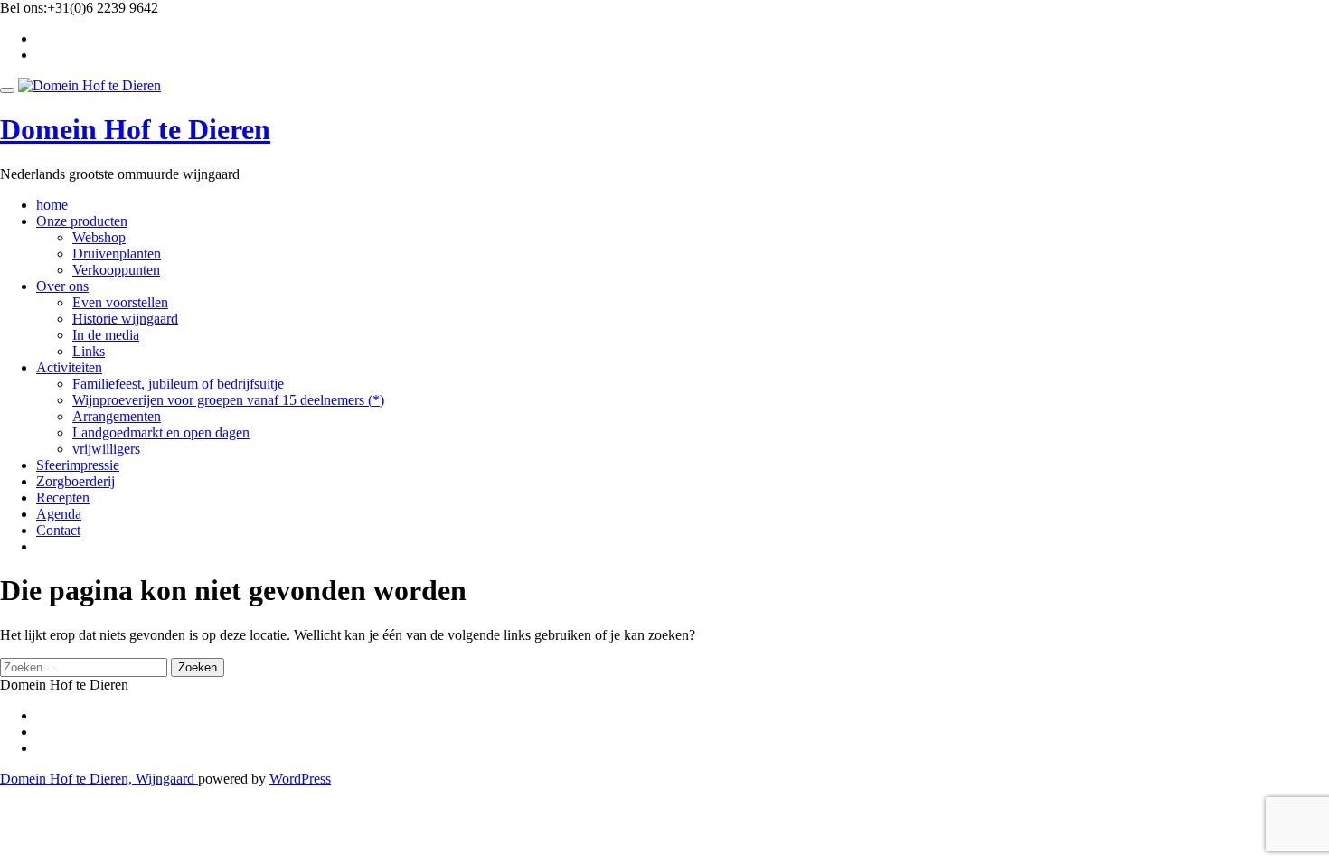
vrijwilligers (106, 448)
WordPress (300, 778)
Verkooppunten (116, 269)
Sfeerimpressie (77, 465)
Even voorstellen (120, 302)
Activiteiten (69, 367)
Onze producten (81, 221)
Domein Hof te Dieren (135, 129)
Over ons (62, 286)
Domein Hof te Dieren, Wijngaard (99, 778)
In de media (105, 335)
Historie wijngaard (125, 318)
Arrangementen (116, 416)
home (52, 204)
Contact (58, 530)
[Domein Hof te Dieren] (89, 85)
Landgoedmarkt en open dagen (161, 432)
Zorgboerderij (75, 481)
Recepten (63, 497)
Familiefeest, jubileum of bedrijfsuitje (178, 383)
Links (88, 351)
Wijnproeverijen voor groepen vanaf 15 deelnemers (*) (228, 400)
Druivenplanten (116, 253)
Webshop (99, 237)
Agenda (58, 513)
